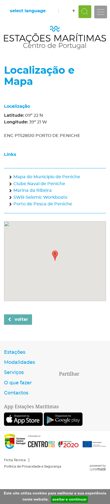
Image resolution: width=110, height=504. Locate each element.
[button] (55, 255)
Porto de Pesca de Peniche (42, 204)
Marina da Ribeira (32, 190)
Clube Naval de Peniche (39, 184)
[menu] (100, 12)
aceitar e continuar (69, 499)
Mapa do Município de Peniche (46, 177)
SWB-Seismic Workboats (40, 197)
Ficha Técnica (15, 460)
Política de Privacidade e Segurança (32, 466)
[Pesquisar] (84, 11)
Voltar (21, 319)
